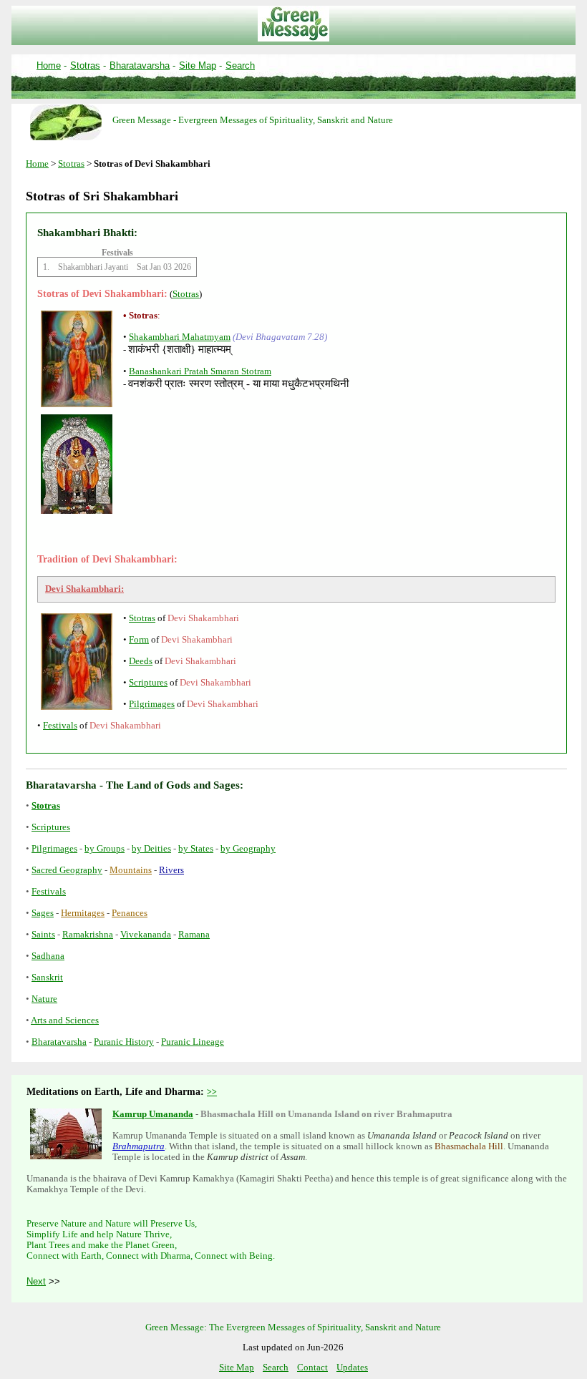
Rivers (171, 870)
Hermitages (83, 913)
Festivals (60, 726)
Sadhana (47, 956)
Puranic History (124, 1042)
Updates (352, 1368)
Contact (312, 1368)
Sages (42, 913)
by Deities (151, 849)
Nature (44, 999)
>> (212, 1092)
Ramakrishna (87, 935)
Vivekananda (145, 935)
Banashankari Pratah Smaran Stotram (200, 371)
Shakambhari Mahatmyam (180, 337)
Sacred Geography (66, 870)
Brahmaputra (138, 1146)
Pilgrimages (152, 704)
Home (49, 65)
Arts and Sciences (65, 1020)
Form (139, 640)
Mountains (131, 870)
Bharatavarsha (140, 65)
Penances (129, 913)
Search (240, 65)
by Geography (248, 849)
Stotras (85, 65)
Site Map (197, 65)
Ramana (194, 935)
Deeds (140, 661)
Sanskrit (47, 978)
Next (36, 1281)
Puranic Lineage (192, 1042)
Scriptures (148, 683)
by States (195, 849)
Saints (43, 935)
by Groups (104, 849)
